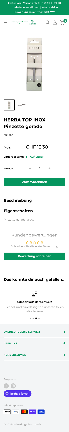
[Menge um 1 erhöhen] (49, 168)
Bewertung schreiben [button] (34, 256)
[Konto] (55, 22)
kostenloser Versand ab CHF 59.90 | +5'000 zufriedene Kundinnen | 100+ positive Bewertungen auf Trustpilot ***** (34, 7)
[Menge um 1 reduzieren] (30, 168)
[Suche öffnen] (48, 22)
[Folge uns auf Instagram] (13, 385)
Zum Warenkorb (34, 182)
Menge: (9, 168)
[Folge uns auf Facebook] (6, 385)
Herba (8, 134)
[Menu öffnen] (5, 22)
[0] (62, 22)
